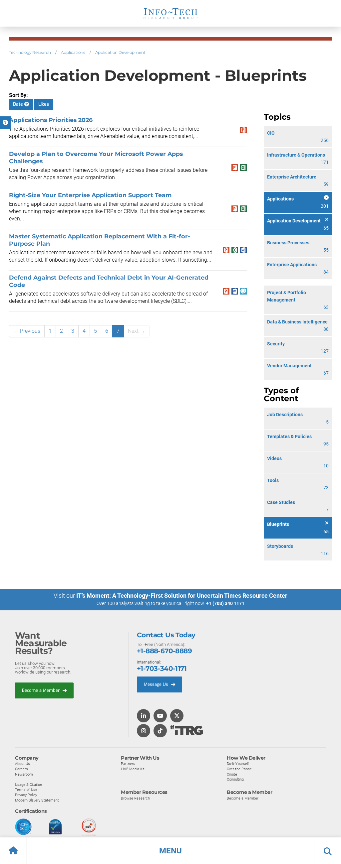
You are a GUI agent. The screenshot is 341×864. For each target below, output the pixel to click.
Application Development (120, 52)
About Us (22, 763)
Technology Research (30, 52)
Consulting (235, 779)
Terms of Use (26, 789)
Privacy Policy (26, 795)
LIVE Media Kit (133, 769)
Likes (43, 104)
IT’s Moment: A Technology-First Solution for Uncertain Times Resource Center (181, 595)
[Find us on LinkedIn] (144, 716)
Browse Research (135, 798)
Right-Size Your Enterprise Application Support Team (90, 194)
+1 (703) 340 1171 (225, 603)
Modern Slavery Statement (37, 800)
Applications (73, 52)
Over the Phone (239, 769)
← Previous (26, 331)
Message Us (157, 684)
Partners (128, 763)
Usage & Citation (28, 784)
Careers (21, 769)
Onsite (232, 774)
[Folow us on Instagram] (144, 731)
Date (18, 104)
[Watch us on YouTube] (160, 716)
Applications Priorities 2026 (51, 119)
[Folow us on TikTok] (160, 731)
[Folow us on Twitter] (176, 716)
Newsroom (24, 774)
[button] (170, 850)
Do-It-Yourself (238, 763)
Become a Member (41, 690)
